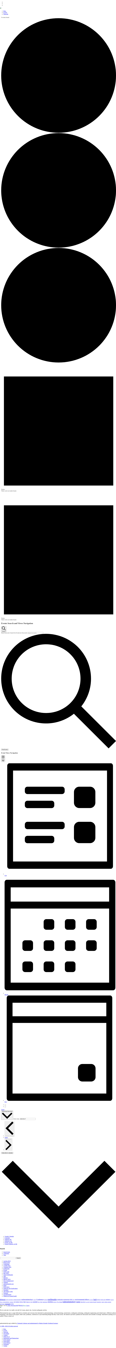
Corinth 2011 (6, 1265)
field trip (98, 1299)
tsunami (8, 1304)
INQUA (21, 1302)
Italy (25, 1302)
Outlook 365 (8, 1239)
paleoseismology (69, 1302)
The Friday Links (8, 1291)
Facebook (6, 1344)
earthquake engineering (63, 1299)
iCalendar (7, 1238)
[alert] (58, 427)
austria (34, 1299)
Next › (24, 1305)
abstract (3, 1299)
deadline (45, 1299)
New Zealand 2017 (8, 1281)
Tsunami (5, 1293)
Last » (28, 1305)
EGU (74, 1299)
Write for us (6, 1336)
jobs (32, 1302)
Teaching (5, 1290)
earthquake (52, 1299)
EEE (71, 1299)
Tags (4, 1255)
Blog (4, 11)
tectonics (2, 1304)
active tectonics (9, 1299)
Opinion (5, 1282)
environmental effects (82, 1299)
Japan (27, 1302)
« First (8, 1305)
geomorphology (6, 1302)
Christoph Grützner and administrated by (37, 1323)
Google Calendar (9, 1236)
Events (5, 12)
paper (78, 1302)
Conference (40, 1299)
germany (11, 1302)
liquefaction (45, 1302)
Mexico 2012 (7, 1279)
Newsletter (6, 1333)
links (41, 1302)
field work (103, 1299)
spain (103, 1302)
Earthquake (6, 1268)
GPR (15, 1302)
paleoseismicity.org (8, 1284)
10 (21, 1305)
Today (3, 1109)
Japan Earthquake (8, 1274)
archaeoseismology (17, 1299)
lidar (39, 1302)
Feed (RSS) (6, 1341)
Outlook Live (8, 1241)
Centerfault (6, 1264)
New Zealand (59, 1302)
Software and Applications (10, 1288)
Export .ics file (8, 1242)
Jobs (4, 1276)
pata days (83, 1302)
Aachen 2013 (7, 1261)
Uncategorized (7, 1294)
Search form (6, 1252)
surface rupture (107, 1302)
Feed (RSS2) (6, 1343)
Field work (6, 1271)
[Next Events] (5, 1107)
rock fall (87, 1302)
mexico (55, 1302)
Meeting (5, 1278)
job (29, 1302)
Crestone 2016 (7, 1267)
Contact (5, 1335)
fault (95, 1299)
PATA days (6, 1287)
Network (5, 14)
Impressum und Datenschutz (11, 1338)
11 (22, 1305)
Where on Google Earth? (10, 1296)
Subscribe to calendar (7, 1153)
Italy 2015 (6, 1273)
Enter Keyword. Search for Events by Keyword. (14, 633)
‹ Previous (13, 1305)
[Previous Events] (5, 1105)
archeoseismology (27, 1299)
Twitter (5, 1346)
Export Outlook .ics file (11, 1244)
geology (108, 1299)
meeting (50, 1302)
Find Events (5, 749)
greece (17, 1302)
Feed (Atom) (6, 1339)
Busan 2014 (6, 1262)
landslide (35, 1302)
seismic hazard (93, 1302)
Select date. (16, 1119)
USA (12, 1304)
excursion (91, 1299)
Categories (6, 1253)
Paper (4, 1285)
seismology (99, 1302)
